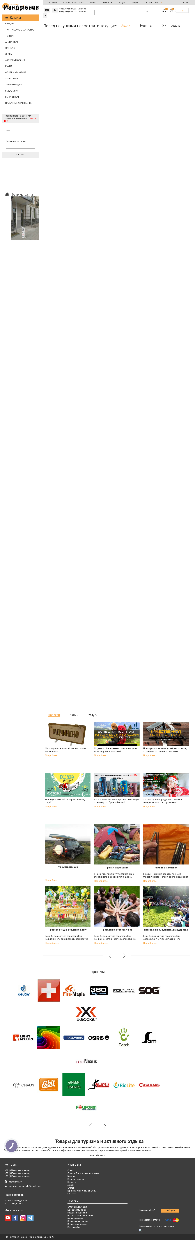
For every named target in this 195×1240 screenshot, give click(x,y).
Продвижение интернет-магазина (156, 1226)
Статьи (148, 2)
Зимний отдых (13, 84)
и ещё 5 (175, 88)
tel (55, 10)
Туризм (9, 35)
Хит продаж (171, 25)
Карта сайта (73, 1227)
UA (161, 2)
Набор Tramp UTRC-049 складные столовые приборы (160, 532)
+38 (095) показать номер (17, 1173)
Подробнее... (52, 755)
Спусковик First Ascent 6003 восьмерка (66, 530)
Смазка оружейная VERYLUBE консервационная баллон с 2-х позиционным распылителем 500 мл (67, 219)
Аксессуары (11, 78)
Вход (185, 2)
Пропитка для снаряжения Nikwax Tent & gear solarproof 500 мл (116, 671)
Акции (135, 2)
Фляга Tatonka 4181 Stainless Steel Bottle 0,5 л (163, 444)
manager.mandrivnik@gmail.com (25, 1186)
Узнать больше (97, 1155)
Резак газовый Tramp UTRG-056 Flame (160, 304)
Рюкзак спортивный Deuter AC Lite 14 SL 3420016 (116, 218)
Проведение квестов (78, 1221)
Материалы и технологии (80, 1215)
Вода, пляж (11, 90)
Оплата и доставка (73, 2)
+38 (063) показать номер (17, 1176)
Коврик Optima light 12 (98, 599)
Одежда (10, 48)
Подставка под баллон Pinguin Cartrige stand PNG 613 (67, 79)
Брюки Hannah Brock (100, 373)
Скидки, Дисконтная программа (83, 1173)
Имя (8, 130)
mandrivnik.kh (15, 1181)
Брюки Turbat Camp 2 (165, 147)
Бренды (9, 23)
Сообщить (170, 1210)
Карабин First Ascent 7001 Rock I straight (164, 669)
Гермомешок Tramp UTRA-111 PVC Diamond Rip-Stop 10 (115, 444)
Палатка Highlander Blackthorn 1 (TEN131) (62, 375)
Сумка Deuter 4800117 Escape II (135, 601)
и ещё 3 (77, 679)
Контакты (51, 2)
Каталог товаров (75, 1179)
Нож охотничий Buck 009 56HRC (113, 304)
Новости (107, 2)
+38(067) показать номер (72, 8)
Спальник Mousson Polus (165, 216)
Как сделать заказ (76, 1209)
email (47, 10)
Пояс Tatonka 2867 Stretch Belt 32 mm (113, 530)
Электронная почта (16, 141)
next (124, 250)
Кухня (8, 66)
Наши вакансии (75, 1218)
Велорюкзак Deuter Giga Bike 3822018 (61, 601)
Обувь (8, 54)
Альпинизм (11, 41)
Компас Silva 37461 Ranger (67, 442)
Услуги (122, 2)
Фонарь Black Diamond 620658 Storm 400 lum (67, 671)
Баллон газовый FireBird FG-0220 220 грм (116, 147)
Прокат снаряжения (77, 1224)
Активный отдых (15, 60)
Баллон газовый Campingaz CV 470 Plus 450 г (66, 306)
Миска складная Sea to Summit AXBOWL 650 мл (165, 79)
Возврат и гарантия (77, 1212)
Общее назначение (15, 72)
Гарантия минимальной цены (81, 1190)
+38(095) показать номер (72, 11)
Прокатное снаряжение (18, 102)
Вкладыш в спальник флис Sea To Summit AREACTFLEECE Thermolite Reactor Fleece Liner (116, 81)
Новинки (146, 25)
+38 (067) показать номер (17, 1170)
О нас (93, 2)
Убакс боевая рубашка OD (138, 373)
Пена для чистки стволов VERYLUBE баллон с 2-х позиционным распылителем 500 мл (67, 150)
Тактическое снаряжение (19, 29)
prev (110, 250)
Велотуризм (12, 96)
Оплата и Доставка (77, 1206)
